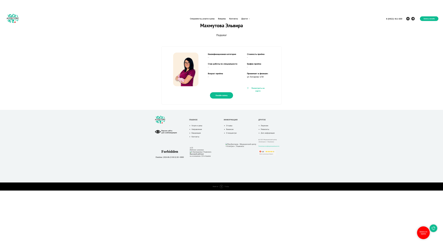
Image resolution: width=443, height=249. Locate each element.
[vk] (408, 18)
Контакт (195, 136)
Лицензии (264, 125)
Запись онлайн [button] (429, 19)
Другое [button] (244, 18)
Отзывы (229, 125)
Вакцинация (196, 133)
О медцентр (231, 133)
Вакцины (222, 18)
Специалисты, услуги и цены (202, 18)
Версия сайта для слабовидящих (169, 132)
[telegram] (413, 18)
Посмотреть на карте (258, 89)
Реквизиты (265, 129)
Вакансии (229, 129)
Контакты (233, 18)
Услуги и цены (197, 125)
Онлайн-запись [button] (222, 95)
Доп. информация (268, 133)
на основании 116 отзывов (200, 156)
